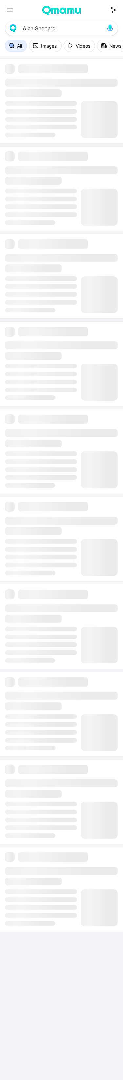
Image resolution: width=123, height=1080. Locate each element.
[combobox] (61, 28)
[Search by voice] (109, 28)
